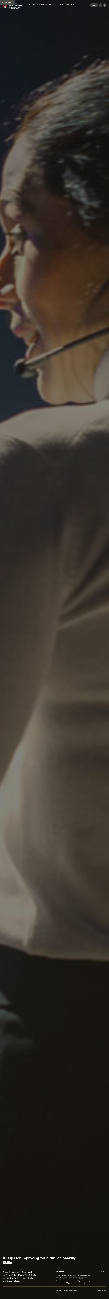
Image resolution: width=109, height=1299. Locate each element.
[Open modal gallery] (54, 649)
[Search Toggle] (104, 5)
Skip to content (7, 2)
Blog (4, 1290)
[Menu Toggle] (100, 5)
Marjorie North (60, 1271)
